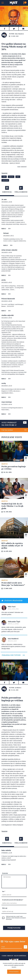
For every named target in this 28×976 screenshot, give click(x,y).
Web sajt (4, 908)
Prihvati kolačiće (14, 971)
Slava (18, 176)
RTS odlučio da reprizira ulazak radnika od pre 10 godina (12, 545)
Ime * (3, 891)
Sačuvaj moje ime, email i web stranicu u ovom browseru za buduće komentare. (16, 918)
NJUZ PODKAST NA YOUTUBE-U (9, 423)
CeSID (4, 176)
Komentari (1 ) (7, 843)
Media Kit (10, 955)
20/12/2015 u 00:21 (6, 282)
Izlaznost (11, 176)
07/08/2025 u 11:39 (6, 852)
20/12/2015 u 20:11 (8, 235)
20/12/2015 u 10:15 (6, 385)
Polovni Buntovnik (8, 298)
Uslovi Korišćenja (20, 955)
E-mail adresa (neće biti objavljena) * (12, 899)
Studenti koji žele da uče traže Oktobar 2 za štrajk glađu (12, 506)
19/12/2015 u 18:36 (6, 202)
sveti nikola (5, 180)
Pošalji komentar (21, 192)
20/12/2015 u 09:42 (6, 317)
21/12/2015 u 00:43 (6, 404)
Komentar (5, 873)
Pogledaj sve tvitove (11, 655)
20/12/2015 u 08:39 (6, 301)
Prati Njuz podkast (7, 430)
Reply (3, 228)
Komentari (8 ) (7, 192)
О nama (4, 955)
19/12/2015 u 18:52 (6, 252)
